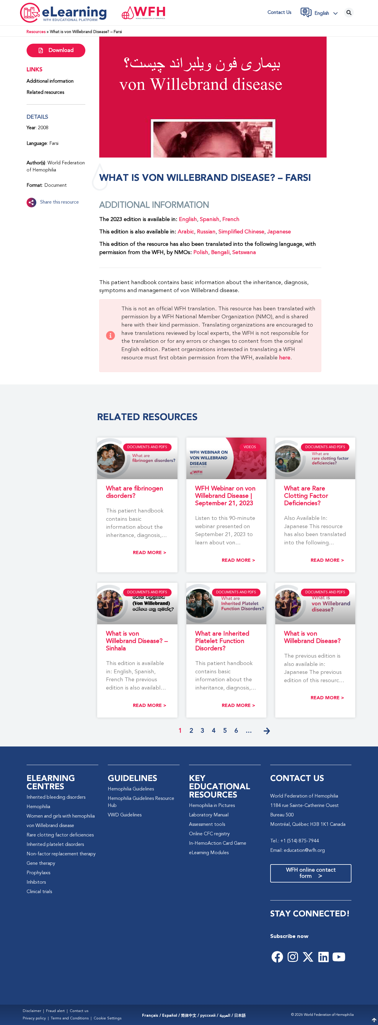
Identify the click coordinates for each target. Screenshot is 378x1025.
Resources (36, 32)
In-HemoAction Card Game (217, 843)
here (284, 358)
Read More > (149, 552)
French (230, 219)
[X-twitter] (308, 957)
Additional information (50, 81)
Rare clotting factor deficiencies (60, 835)
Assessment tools (207, 824)
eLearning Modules (209, 853)
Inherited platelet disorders (55, 844)
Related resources (45, 92)
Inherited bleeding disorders (56, 797)
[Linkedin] (323, 957)
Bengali (220, 252)
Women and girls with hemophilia (61, 816)
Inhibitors (36, 882)
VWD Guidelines (124, 815)
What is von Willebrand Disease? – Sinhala (137, 641)
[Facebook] (277, 957)
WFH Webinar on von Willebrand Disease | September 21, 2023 (225, 496)
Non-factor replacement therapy (61, 854)
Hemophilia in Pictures (212, 805)
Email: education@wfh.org (297, 850)
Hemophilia (38, 807)
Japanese (279, 232)
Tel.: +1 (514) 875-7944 (294, 841)
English (188, 219)
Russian (206, 232)
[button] (328, 13)
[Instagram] (293, 957)
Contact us (279, 12)
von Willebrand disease (50, 825)
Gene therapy (41, 863)
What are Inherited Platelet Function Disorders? (222, 641)
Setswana (244, 252)
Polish (200, 252)
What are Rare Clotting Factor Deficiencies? (306, 496)
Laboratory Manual (209, 815)
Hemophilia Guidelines (131, 789)
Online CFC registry (209, 834)
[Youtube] (339, 957)
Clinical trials (39, 892)
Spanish (209, 219)
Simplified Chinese (241, 232)
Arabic (186, 232)
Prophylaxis (38, 873)
